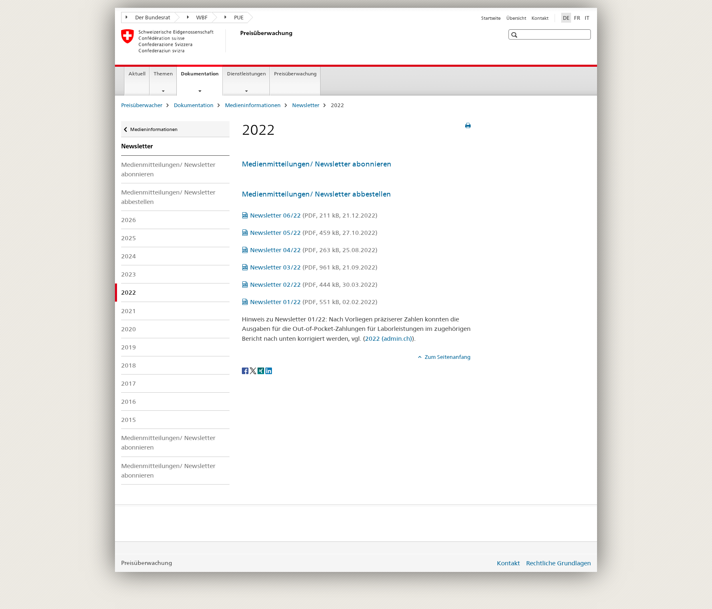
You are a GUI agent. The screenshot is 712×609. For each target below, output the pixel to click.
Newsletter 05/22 (313, 233)
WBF (201, 17)
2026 (128, 220)
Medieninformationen (253, 105)
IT (587, 17)
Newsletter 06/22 (313, 215)
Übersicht (516, 18)
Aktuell (137, 73)
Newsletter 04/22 (313, 250)
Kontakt (540, 18)
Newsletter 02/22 (313, 284)
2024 (128, 256)
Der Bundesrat (152, 17)
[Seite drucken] (468, 125)
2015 (128, 420)
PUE (238, 17)
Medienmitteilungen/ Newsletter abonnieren (168, 169)
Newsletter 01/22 (313, 302)
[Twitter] (254, 370)
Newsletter (305, 105)
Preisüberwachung (295, 73)
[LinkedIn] (268, 370)
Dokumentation (201, 76)
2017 (128, 383)
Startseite (491, 18)
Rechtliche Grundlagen (558, 563)
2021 (128, 311)
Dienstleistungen (246, 73)
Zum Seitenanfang (447, 357)
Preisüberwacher (141, 105)
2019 (128, 347)
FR (577, 17)
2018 (128, 365)
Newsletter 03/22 (313, 267)
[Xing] (261, 370)
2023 (128, 274)
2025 (128, 238)
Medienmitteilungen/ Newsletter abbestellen (168, 197)
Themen (163, 73)
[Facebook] (246, 370)
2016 (128, 401)
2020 (128, 329)
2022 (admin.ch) (388, 338)
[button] (515, 35)
